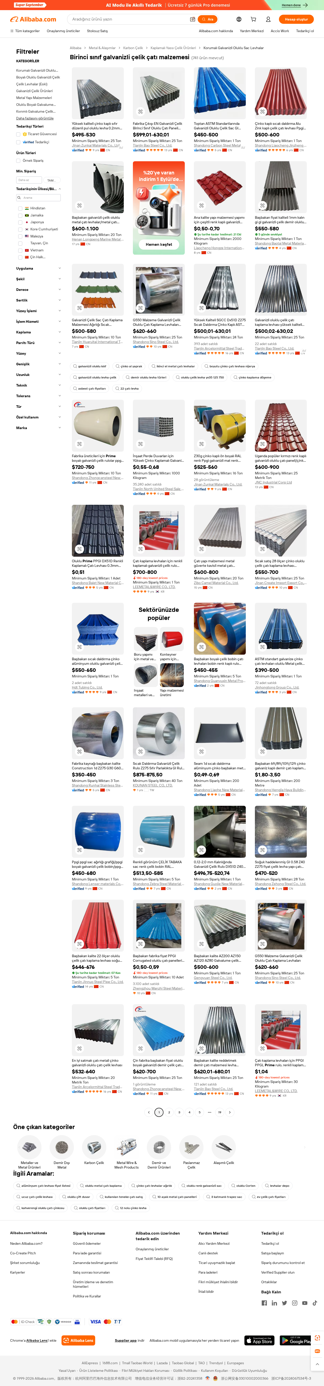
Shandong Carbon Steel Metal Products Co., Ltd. (220, 145)
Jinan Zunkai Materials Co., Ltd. (96, 145)
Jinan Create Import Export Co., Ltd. (281, 583)
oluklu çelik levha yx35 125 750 (202, 377)
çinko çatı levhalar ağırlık (154, 1186)
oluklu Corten (245, 1186)
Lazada (162, 1363)
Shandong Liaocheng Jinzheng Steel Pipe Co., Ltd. (281, 145)
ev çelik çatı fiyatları (271, 1197)
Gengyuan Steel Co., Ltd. (213, 978)
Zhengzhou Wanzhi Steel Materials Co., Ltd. (159, 988)
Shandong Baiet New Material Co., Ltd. (98, 583)
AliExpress (90, 1363)
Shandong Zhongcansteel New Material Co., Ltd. (98, 478)
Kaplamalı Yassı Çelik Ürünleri (173, 48)
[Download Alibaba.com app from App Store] (259, 1340)
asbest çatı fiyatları (92, 388)
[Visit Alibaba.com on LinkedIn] (274, 1303)
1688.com (110, 1363)
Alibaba (75, 48)
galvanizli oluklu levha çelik (97, 377)
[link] (317, 1337)
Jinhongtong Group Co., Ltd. (277, 687)
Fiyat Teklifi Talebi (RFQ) (154, 1259)
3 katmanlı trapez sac (226, 1197)
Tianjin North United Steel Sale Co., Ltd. (159, 489)
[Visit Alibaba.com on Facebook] (264, 1303)
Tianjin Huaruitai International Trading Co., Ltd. (98, 342)
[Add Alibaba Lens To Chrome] (78, 1340)
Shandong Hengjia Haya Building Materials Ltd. (281, 790)
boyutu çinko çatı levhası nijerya (232, 366)
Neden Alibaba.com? (26, 1243)
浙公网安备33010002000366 (244, 1378)
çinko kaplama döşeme (255, 377)
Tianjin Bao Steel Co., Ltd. (152, 145)
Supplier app (126, 1340)
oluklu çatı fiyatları (92, 1208)
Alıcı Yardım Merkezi (214, 1243)
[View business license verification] (207, 1378)
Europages (235, 1363)
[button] (193, 19)
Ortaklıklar (269, 1282)
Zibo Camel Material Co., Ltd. (216, 583)
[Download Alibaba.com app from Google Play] (297, 1340)
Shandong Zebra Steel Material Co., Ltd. (159, 884)
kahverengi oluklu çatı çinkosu (43, 1208)
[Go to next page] (229, 1112)
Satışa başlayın (272, 1253)
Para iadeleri (207, 1272)
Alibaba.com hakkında (28, 1233)
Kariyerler (17, 1272)
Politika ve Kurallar (87, 1296)
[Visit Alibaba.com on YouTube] (305, 1303)
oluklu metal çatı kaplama (103, 1186)
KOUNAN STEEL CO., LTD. (153, 785)
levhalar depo (279, 1186)
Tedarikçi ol (270, 1243)
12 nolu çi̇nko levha (133, 1208)
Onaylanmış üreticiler (152, 1249)
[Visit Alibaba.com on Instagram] (295, 1303)
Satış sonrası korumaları (91, 1272)
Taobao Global (183, 1363)
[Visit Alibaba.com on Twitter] (284, 1303)
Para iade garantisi (87, 1253)
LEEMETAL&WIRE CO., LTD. (154, 587)
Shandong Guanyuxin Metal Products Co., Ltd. (220, 681)
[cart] (254, 20)
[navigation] (38, 581)
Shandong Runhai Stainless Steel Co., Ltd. (98, 785)
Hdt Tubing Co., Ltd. (87, 687)
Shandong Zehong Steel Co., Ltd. (280, 884)
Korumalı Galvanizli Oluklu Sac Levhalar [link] (234, 48)
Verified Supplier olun (278, 1272)
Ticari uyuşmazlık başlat (216, 1263)
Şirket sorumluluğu (25, 1263)
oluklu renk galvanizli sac (204, 1186)
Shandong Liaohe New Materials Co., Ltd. (220, 790)
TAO (201, 1363)
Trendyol (216, 1363)
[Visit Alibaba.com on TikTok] (315, 1303)
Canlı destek (208, 1253)
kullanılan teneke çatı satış (124, 1197)
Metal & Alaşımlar (102, 48)
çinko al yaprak (131, 366)
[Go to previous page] (148, 1112)
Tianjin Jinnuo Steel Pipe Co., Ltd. (98, 982)
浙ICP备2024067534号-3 (291, 1378)
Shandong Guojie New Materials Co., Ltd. (220, 884)
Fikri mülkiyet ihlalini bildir (218, 1282)
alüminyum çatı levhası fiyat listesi (46, 1186)
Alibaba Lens (37, 1340)
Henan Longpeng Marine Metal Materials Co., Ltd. (98, 239)
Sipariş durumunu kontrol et (283, 1263)
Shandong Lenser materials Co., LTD (98, 884)
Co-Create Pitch (23, 1253)
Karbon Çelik (133, 48)
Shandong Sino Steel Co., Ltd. (156, 342)
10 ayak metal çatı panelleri (177, 1197)
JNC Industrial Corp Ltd (273, 482)
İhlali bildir (206, 1292)
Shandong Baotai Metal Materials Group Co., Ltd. (281, 243)
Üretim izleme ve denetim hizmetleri (93, 1284)
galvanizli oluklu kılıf (92, 366)
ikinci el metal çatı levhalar (176, 366)
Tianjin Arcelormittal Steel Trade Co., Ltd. (220, 348)
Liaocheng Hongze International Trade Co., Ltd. (220, 248)
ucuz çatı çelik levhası (37, 1197)
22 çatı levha (129, 388)
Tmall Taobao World (137, 1363)
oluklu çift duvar (78, 1197)
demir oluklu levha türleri (148, 377)
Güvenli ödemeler (87, 1243)
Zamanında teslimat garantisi (95, 1263)
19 (219, 1112)
